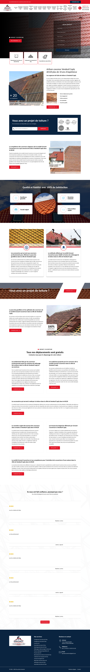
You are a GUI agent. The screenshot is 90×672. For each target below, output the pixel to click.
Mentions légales (72, 669)
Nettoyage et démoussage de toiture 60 (70, 8)
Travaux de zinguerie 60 (61, 8)
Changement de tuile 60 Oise (20, 8)
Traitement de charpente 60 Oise (31, 8)
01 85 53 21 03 (85, 7)
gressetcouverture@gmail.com (69, 653)
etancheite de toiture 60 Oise (40, 8)
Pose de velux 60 (58, 8)
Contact (79, 669)
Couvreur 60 (16, 8)
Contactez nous (75, 2)
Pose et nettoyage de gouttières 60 (65, 8)
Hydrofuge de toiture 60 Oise (44, 8)
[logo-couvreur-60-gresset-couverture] (8, 10)
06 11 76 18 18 (85, 9)
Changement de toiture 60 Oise (54, 8)
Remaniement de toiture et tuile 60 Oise (25, 8)
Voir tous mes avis (45, 622)
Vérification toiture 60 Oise (49, 8)
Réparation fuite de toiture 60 (75, 8)
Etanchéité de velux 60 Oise (35, 8)
